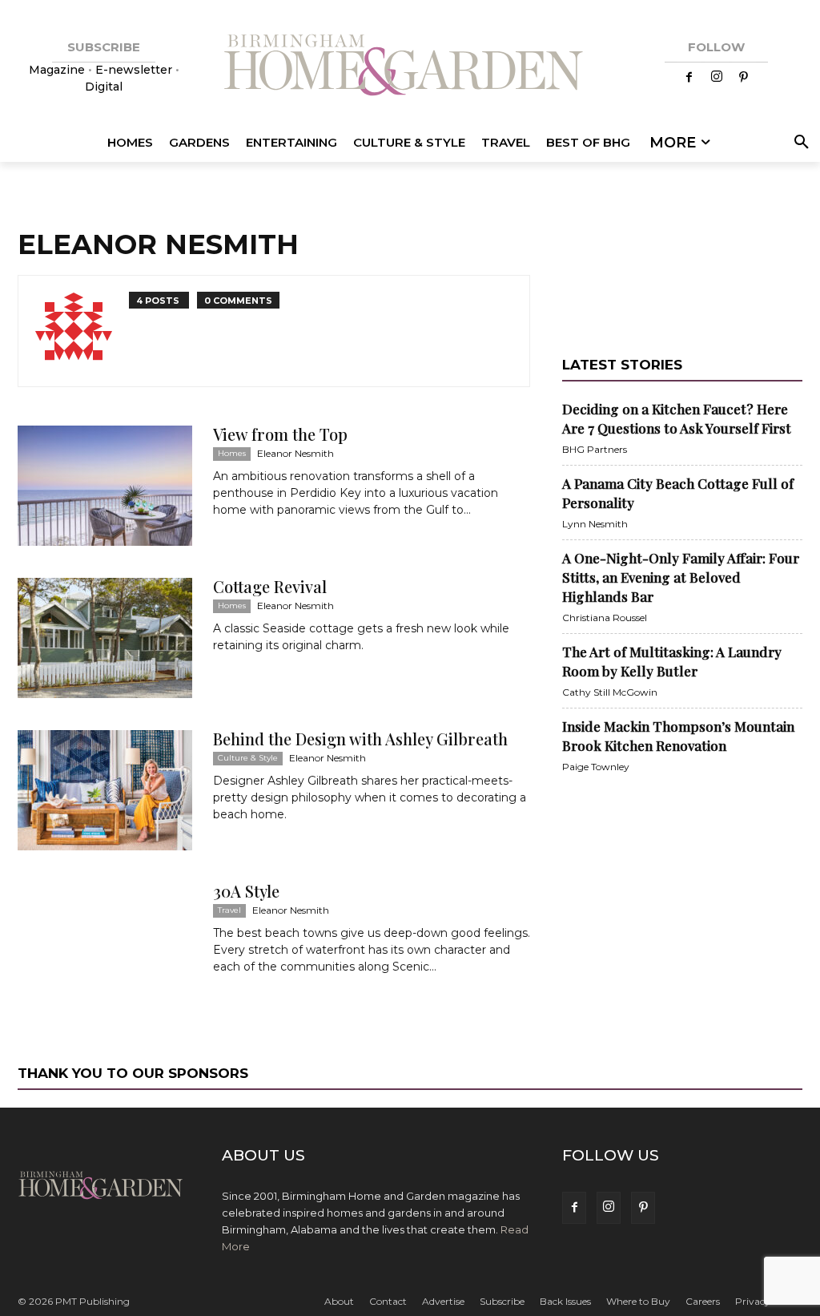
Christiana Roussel (604, 618)
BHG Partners (594, 449)
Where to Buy (638, 1301)
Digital (104, 86)
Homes (232, 453)
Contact (388, 1301)
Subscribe (502, 1301)
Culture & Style (248, 758)
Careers (702, 1301)
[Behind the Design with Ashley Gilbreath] (105, 790)
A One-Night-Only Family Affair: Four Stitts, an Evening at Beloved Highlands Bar (680, 577)
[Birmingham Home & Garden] (410, 67)
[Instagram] (717, 78)
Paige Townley (595, 767)
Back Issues (565, 1301)
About (339, 1301)
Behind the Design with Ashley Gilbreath (360, 738)
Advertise (443, 1301)
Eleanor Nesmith (295, 453)
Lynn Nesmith (595, 524)
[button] (798, 142)
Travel (229, 910)
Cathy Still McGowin (609, 692)
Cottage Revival (270, 586)
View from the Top (280, 434)
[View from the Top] (105, 486)
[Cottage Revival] (105, 638)
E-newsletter (133, 70)
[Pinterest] (744, 78)
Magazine (58, 70)
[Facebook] (689, 78)
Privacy (752, 1301)
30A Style (246, 891)
